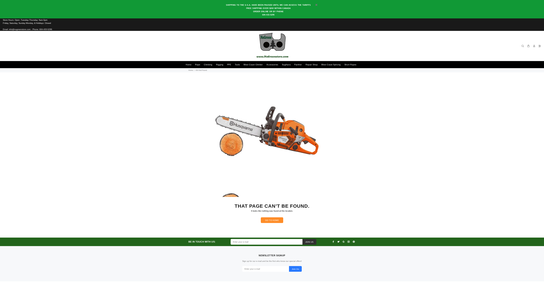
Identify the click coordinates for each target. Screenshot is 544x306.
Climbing (208, 64)
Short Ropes (350, 64)
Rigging (219, 64)
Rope (197, 64)
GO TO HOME (272, 220)
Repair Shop (312, 64)
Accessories (272, 64)
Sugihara (286, 64)
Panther (298, 64)
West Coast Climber (253, 64)
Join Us (295, 269)
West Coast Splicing (331, 64)
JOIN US (309, 242)
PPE (229, 64)
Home (188, 64)
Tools (237, 64)
